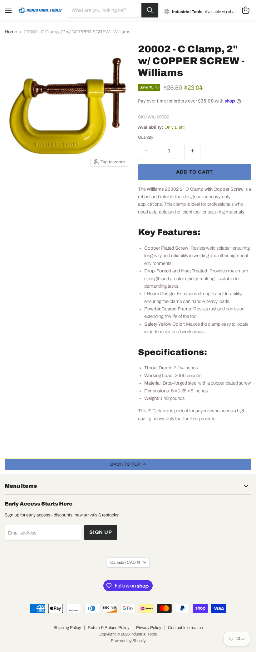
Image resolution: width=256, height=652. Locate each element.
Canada (125, 562)
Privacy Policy (148, 628)
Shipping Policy (67, 628)
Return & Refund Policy (108, 628)
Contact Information (185, 628)
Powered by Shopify (128, 641)
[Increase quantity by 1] (192, 151)
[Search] (149, 10)
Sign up (100, 532)
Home (11, 31)
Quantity (145, 137)
